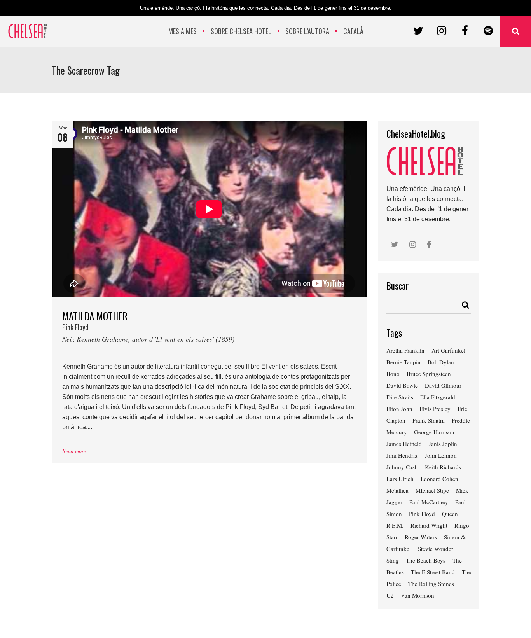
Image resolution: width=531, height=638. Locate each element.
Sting (392, 560)
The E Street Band (433, 572)
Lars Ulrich (400, 478)
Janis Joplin (443, 443)
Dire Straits (399, 397)
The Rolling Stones (431, 583)
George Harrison (434, 432)
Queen (450, 513)
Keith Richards (443, 467)
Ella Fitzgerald (437, 397)
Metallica (397, 490)
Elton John (399, 409)
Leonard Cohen (439, 478)
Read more (74, 450)
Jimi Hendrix (402, 455)
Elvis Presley (435, 409)
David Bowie (402, 385)
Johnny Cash (402, 467)
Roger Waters (421, 537)
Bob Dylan (441, 362)
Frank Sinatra (428, 420)
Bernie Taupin (403, 362)
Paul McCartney (428, 502)
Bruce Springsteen (429, 374)
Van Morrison (417, 595)
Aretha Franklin (405, 350)
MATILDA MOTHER (148, 326)
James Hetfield (404, 443)
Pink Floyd (422, 513)
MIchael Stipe (432, 490)
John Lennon (441, 455)
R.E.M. (394, 525)
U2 (390, 595)
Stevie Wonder (435, 548)
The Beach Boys (425, 560)
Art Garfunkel (448, 350)
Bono (393, 374)
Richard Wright (428, 525)
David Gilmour (443, 385)
